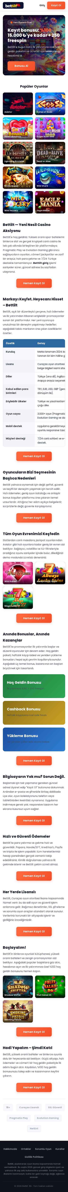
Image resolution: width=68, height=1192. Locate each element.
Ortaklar (26, 1149)
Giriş (42, 5)
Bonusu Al (21, 66)
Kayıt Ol (56, 5)
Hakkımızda (10, 1149)
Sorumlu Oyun (43, 1149)
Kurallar (60, 1149)
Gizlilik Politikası (34, 1157)
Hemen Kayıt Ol (34, 283)
